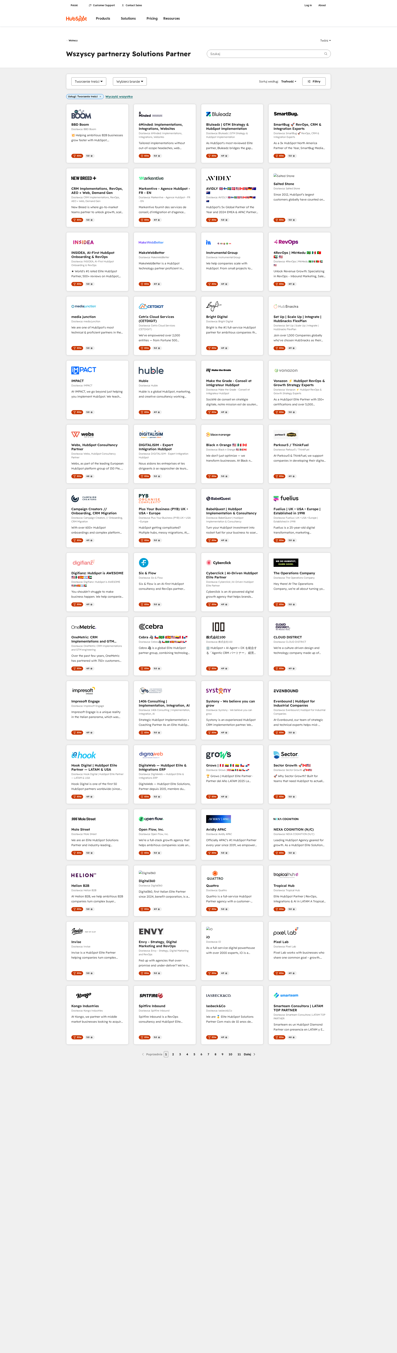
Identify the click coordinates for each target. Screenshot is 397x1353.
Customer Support (104, 5)
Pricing (152, 18)
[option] (87, 81)
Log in (308, 5)
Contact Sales (134, 5)
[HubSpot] (76, 19)
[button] (325, 40)
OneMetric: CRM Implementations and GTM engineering (92, 639)
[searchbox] (269, 54)
